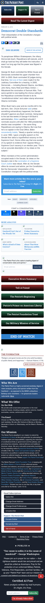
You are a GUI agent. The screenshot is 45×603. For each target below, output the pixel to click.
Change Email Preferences (16, 506)
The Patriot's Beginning (22, 296)
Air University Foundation (31, 480)
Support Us (22, 10)
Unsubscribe (11, 511)
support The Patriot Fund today (32, 457)
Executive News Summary (23, 279)
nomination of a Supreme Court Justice (20, 162)
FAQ (4, 536)
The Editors (28, 229)
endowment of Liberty (8, 437)
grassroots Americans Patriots (29, 448)
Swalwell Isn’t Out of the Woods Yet (12, 232)
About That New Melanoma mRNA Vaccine (31, 246)
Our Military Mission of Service (22, 323)
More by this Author (33, 50)
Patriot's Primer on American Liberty (22, 305)
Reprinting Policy (23, 539)
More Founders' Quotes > (34, 364)
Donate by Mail (12, 524)
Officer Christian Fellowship (10, 480)
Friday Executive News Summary (31, 232)
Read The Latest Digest (22, 20)
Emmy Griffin (7, 242)
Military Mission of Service (12, 464)
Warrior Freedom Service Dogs (11, 473)
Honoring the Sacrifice (30, 471)
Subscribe (8, 10)
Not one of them (16, 79)
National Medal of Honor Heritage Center (14, 469)
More (12, 396)
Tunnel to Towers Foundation (11, 475)
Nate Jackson (7, 229)
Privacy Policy (37, 536)
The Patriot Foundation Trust (22, 314)
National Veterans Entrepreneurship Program (18, 476)
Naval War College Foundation (11, 482)
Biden (16, 119)
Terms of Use (24, 536)
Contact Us (12, 536)
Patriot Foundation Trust (23, 462)
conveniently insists (9, 132)
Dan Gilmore (12, 50)
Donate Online (11, 519)
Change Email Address (14, 501)
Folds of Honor (27, 478)
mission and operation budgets (25, 451)
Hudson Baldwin (30, 242)
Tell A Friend (23, 287)
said (29, 108)
